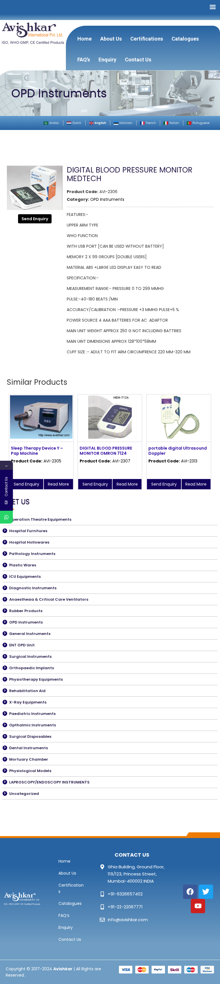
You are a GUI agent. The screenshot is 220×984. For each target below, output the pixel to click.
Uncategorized (24, 793)
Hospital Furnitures (28, 531)
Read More (58, 484)
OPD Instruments (107, 199)
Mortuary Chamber (28, 759)
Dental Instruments (28, 748)
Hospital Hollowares (29, 542)
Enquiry (107, 60)
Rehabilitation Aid (27, 691)
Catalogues (185, 39)
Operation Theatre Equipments (40, 519)
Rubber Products (25, 611)
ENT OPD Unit (22, 645)
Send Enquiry (34, 219)
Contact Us (138, 60)
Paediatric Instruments (32, 713)
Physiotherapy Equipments (36, 679)
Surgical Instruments (30, 656)
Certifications (146, 39)
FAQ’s (83, 60)
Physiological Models (30, 770)
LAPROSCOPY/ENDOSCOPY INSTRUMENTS (49, 782)
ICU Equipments (25, 576)
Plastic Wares (22, 565)
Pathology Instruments (32, 553)
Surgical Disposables (30, 736)
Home (84, 39)
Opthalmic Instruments (32, 725)
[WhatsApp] (6, 517)
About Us (111, 39)
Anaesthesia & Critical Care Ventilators (48, 599)
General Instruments (29, 633)
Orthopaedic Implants (31, 668)
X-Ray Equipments (27, 702)
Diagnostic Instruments (32, 588)
